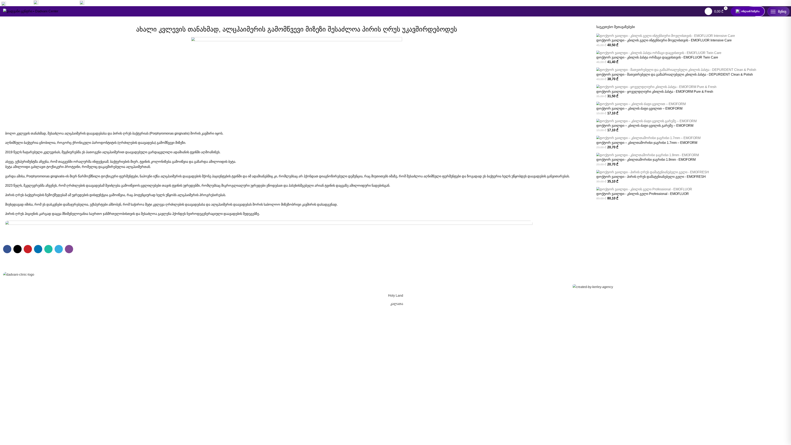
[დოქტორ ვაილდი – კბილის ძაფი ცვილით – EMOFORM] (641, 103)
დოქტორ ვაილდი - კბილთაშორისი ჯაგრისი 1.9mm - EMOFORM (646, 159)
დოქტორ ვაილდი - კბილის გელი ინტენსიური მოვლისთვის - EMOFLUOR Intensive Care (664, 40)
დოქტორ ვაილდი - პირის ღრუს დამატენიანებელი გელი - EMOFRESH (651, 176)
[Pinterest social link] (28, 249)
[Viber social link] (69, 249)
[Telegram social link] (59, 249)
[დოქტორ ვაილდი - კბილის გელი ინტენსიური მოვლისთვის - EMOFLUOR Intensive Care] (665, 35)
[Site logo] (30, 11)
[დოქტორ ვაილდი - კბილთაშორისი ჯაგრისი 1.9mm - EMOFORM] (647, 155)
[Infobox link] (55, 3)
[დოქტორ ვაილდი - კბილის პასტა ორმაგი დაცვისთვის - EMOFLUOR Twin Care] (658, 52)
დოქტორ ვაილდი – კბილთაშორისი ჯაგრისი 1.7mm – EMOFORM (646, 142)
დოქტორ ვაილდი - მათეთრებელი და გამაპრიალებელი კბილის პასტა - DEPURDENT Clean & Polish (674, 74)
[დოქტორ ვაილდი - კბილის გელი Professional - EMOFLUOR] (644, 189)
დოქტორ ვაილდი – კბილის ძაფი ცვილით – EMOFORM (639, 108)
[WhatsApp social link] (779, 3)
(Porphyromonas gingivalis (168, 133)
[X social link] (17, 249)
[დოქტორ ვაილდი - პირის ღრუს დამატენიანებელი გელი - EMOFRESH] (652, 172)
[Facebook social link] (764, 3)
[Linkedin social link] (38, 249)
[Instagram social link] (772, 3)
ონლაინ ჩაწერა (750, 11)
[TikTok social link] (786, 3)
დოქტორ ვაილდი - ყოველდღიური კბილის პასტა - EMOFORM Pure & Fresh (654, 91)
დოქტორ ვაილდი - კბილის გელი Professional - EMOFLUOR (642, 194)
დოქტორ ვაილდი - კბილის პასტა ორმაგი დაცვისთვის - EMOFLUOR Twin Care (657, 57)
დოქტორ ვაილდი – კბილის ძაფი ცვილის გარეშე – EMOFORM (644, 125)
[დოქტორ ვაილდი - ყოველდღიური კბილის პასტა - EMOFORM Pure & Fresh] (656, 87)
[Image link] (18, 274)
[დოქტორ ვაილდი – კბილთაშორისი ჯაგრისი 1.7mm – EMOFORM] (648, 138)
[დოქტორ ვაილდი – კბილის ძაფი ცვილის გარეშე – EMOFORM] (646, 121)
